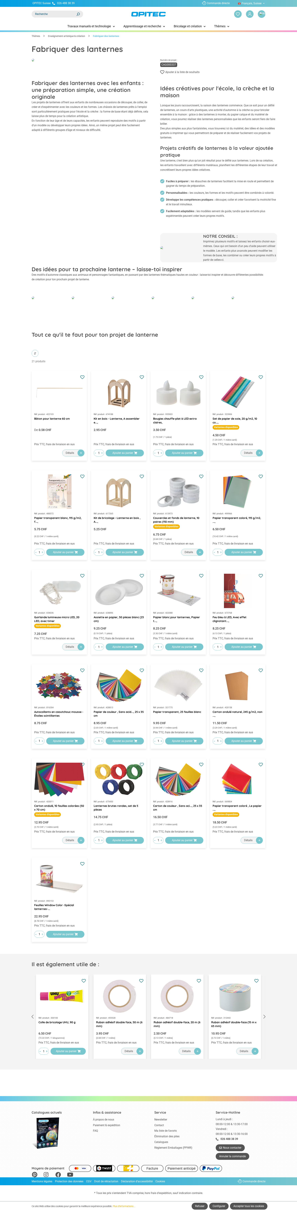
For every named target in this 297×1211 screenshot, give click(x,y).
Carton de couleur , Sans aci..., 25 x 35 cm (177, 807)
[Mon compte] (250, 14)
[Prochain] (264, 1016)
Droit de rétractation (106, 1181)
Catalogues (161, 1142)
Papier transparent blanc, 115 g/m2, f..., (57, 519)
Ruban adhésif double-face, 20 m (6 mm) (177, 1024)
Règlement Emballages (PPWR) (173, 1147)
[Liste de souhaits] (238, 14)
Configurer (219, 1206)
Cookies (160, 1181)
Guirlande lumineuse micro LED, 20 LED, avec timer (56, 619)
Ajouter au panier (122, 453)
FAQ (95, 1130)
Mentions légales (42, 1181)
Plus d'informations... (124, 1206)
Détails (70, 453)
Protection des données (69, 1181)
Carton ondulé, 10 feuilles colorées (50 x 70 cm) (59, 807)
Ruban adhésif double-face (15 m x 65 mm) (233, 1024)
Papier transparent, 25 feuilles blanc (177, 712)
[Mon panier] (261, 14)
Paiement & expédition (106, 1125)
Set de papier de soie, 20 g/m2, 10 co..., (235, 420)
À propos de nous (103, 1119)
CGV (88, 1181)
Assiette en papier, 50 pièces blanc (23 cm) (119, 619)
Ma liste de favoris (165, 1130)
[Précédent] (32, 1016)
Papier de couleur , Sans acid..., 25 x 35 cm (119, 713)
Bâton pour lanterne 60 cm (52, 418)
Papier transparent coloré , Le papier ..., (237, 807)
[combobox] (54, 14)
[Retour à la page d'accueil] (148, 14)
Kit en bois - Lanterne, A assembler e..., (117, 420)
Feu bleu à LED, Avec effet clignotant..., (229, 619)
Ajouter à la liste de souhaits (182, 72)
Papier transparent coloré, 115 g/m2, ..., (237, 519)
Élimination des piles (166, 1136)
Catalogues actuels (47, 1112)
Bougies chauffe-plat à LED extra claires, (175, 420)
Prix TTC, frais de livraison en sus (54, 444)
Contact (159, 1125)
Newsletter (160, 1119)
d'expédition (164, 1193)
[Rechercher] (78, 14)
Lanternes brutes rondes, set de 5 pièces (116, 807)
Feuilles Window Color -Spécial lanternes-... (54, 907)
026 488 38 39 (66, 3)
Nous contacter (232, 1147)
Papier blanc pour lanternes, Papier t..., (176, 619)
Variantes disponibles (226, 427)
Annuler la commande (232, 1156)
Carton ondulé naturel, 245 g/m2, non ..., (237, 713)
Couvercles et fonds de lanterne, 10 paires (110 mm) (176, 519)
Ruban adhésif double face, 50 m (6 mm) (119, 1024)
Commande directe (218, 3)
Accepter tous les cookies (248, 1206)
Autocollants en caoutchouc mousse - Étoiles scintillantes (58, 713)
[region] (148, 1016)
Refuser (199, 1206)
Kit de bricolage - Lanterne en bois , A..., (117, 519)
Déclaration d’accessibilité (137, 1181)
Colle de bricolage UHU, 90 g (56, 1022)
